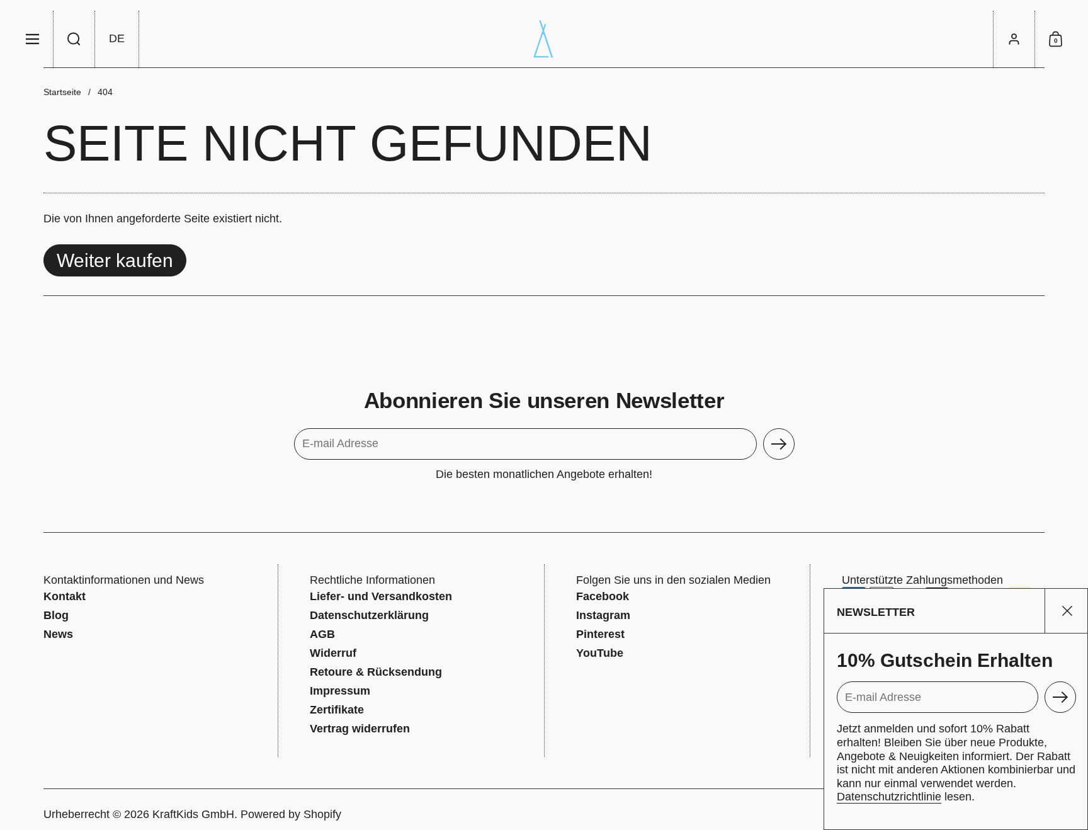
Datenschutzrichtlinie (889, 796)
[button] (74, 39)
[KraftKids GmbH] (544, 39)
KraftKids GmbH (193, 814)
